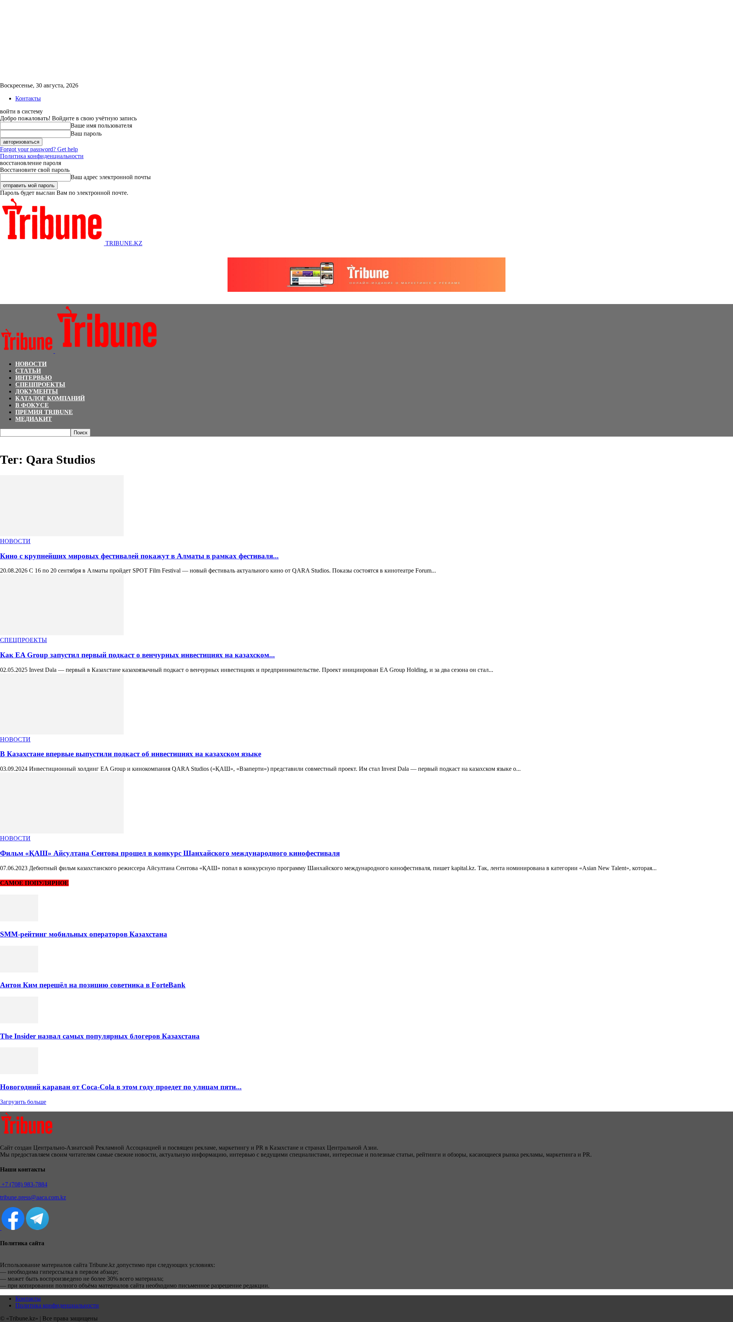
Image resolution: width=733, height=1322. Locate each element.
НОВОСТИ (31, 364)
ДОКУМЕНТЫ (36, 391)
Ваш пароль (86, 133)
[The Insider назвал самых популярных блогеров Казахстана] (19, 1021)
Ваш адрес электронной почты (111, 177)
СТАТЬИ (28, 370)
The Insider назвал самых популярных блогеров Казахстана (100, 1036)
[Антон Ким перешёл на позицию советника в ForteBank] (19, 970)
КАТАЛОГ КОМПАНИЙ (50, 398)
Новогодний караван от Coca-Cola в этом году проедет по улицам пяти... (121, 1087)
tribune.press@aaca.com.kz (33, 1197)
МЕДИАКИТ (33, 419)
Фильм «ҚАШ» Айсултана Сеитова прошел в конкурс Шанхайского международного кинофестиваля (170, 853)
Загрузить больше (23, 1102)
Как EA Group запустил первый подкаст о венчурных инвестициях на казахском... (137, 655)
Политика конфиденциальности (42, 156)
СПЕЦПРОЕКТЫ (40, 384)
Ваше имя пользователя (101, 125)
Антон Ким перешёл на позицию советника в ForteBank (93, 985)
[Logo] (27, 351)
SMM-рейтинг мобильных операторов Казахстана (83, 934)
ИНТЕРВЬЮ (33, 377)
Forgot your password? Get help (39, 149)
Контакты (28, 98)
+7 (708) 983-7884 (23, 1184)
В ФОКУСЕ (32, 405)
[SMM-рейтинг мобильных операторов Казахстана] (19, 919)
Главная (9, 440)
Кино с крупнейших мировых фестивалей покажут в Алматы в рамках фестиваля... (139, 556)
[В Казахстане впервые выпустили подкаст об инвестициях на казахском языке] (62, 732)
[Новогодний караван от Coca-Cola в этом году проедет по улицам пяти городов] (19, 1072)
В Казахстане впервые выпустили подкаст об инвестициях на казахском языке (130, 754)
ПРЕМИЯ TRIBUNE (44, 412)
